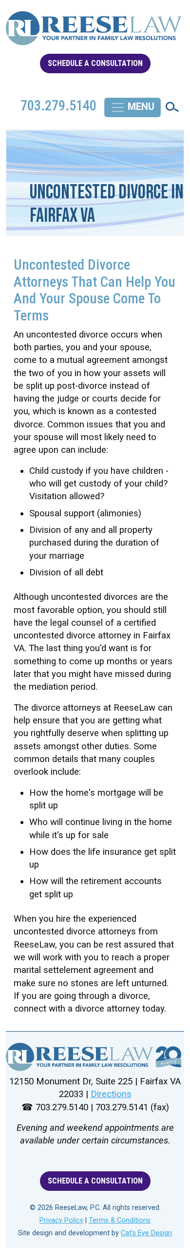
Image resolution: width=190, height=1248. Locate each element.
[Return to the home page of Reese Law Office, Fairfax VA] (95, 32)
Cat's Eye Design (146, 1233)
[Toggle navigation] (132, 107)
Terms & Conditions (120, 1220)
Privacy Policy (61, 1220)
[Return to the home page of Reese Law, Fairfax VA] (95, 1057)
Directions (111, 1094)
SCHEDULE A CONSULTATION (95, 63)
